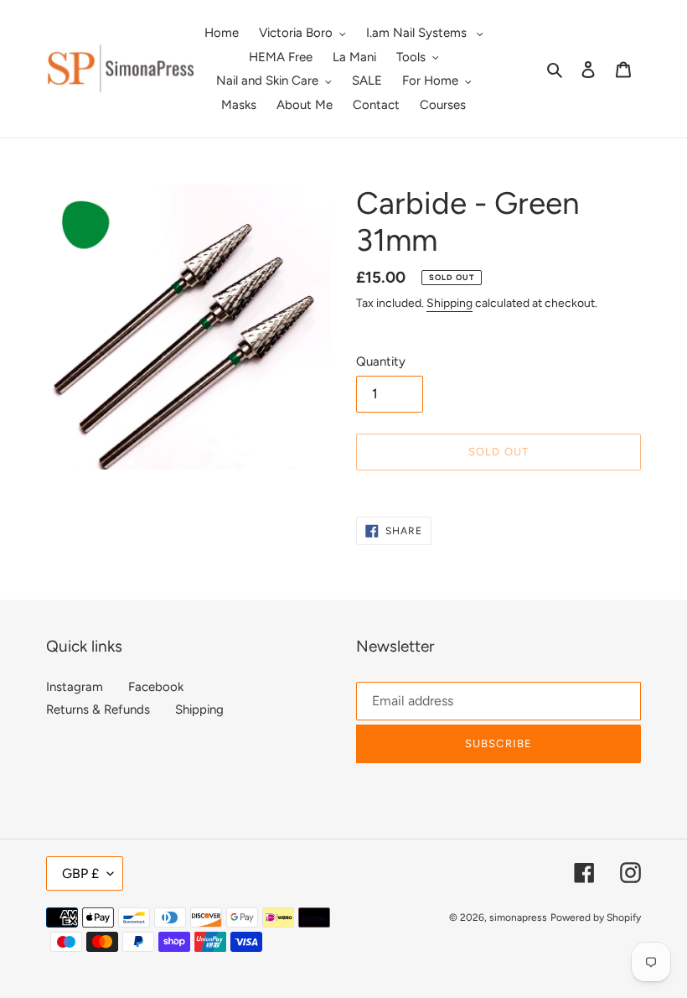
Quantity (380, 361)
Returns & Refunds (98, 709)
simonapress (518, 917)
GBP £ (80, 873)
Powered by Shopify (595, 917)
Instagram (74, 686)
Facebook (155, 686)
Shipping (449, 303)
